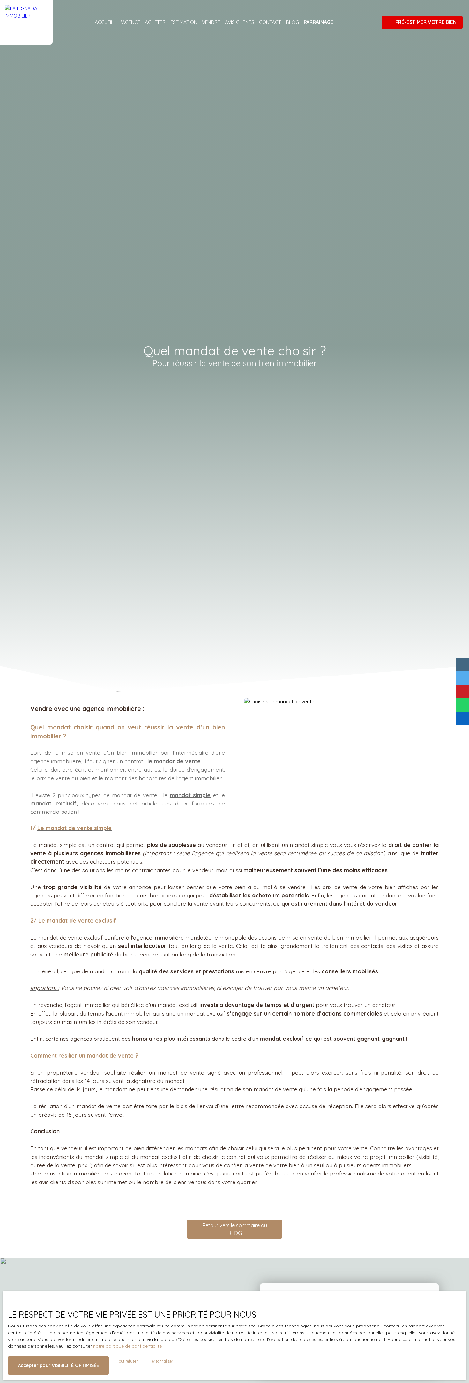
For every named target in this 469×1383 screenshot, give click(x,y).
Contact (270, 22)
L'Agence (129, 22)
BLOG (292, 22)
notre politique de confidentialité (127, 1346)
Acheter (155, 22)
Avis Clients (239, 22)
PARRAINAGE (318, 22)
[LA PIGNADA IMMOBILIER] (26, 22)
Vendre (211, 22)
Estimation (183, 22)
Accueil (104, 22)
